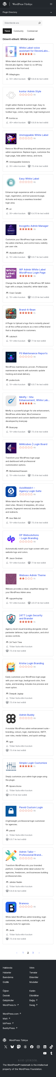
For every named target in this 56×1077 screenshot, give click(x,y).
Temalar (33, 972)
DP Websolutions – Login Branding (29, 537)
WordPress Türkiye (18, 1040)
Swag (33, 1005)
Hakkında (7, 967)
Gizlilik (6, 982)
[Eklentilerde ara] (39, 23)
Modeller (33, 982)
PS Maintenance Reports (33, 353)
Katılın (32, 990)
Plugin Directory (10, 12)
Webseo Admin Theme (32, 575)
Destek (6, 995)
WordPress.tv (11, 1005)
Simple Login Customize (33, 762)
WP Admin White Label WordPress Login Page (32, 271)
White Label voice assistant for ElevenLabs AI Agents (33, 49)
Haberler (7, 972)
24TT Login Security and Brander (30, 617)
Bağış (33, 1000)
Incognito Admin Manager (34, 225)
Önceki (17, 952)
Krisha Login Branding (31, 663)
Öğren (6, 990)
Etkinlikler (34, 995)
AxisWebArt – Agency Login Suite (30, 489)
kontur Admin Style (30, 91)
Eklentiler (33, 977)
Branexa (24, 903)
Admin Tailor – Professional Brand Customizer (30, 853)
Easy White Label (29, 178)
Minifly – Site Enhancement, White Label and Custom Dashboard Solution (34, 399)
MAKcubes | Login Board (33, 444)
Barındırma (8, 977)
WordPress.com (12, 1013)
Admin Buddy (26, 714)
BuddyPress (10, 1028)
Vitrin (31, 967)
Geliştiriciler (8, 1000)
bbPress (8, 1023)
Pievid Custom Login (31, 807)
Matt (6, 1018)
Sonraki (39, 952)
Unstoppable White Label (33, 135)
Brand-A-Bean (27, 309)
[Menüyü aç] (51, 4)
